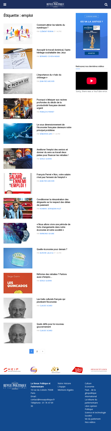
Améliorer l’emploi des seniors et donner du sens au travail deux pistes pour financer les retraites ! (53, 152)
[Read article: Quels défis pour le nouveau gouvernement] (17, 333)
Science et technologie (95, 412)
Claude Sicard (46, 306)
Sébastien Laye (46, 134)
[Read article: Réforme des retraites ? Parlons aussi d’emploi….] (17, 283)
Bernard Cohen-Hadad (50, 56)
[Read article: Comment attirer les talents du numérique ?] (17, 33)
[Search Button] (106, 4)
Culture (88, 383)
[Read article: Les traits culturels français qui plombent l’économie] (17, 308)
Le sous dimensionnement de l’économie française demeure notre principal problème (54, 127)
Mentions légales (66, 389)
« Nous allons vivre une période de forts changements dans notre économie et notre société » (53, 227)
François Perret (47, 112)
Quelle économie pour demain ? (52, 249)
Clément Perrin (46, 31)
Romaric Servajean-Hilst (50, 209)
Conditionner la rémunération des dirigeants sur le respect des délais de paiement (53, 202)
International (91, 396)
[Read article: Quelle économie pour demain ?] (17, 258)
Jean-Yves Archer (47, 81)
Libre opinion (91, 406)
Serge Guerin (46, 159)
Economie (89, 386)
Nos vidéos (90, 422)
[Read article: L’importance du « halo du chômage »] (17, 83)
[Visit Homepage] (55, 4)
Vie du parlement (93, 418)
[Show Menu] (4, 4)
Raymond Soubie (47, 234)
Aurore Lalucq (46, 253)
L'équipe (61, 386)
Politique (89, 409)
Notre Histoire (64, 383)
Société (88, 415)
